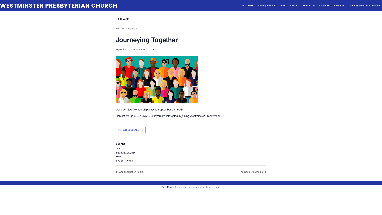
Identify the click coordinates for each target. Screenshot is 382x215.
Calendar (324, 5)
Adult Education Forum (131, 171)
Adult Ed (293, 5)
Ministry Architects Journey (365, 5)
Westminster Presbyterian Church (58, 6)
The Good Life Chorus (251, 171)
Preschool (339, 5)
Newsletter (309, 5)
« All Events (122, 19)
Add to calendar (131, 129)
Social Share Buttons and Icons (177, 187)
